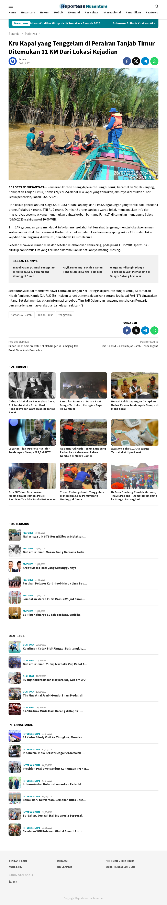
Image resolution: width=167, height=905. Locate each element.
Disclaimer (64, 867)
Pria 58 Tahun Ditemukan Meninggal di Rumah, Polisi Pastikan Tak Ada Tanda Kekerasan (32, 495)
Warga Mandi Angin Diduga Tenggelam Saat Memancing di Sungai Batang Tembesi (130, 272)
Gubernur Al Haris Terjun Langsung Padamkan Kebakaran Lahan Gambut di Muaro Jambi (83, 452)
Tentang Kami (18, 861)
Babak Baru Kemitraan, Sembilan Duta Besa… (54, 800)
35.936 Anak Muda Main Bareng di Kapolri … (53, 711)
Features (28, 532)
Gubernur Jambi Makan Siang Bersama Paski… (55, 552)
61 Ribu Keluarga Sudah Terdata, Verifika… (53, 615)
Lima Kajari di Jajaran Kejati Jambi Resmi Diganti (129, 344)
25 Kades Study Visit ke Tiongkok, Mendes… (54, 737)
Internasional (31, 733)
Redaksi (62, 861)
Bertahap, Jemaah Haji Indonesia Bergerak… (54, 815)
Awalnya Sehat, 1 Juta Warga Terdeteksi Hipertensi (130, 450)
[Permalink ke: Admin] (13, 61)
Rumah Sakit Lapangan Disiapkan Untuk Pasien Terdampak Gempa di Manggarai (134, 405)
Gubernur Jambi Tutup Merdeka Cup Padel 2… (55, 664)
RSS (15, 882)
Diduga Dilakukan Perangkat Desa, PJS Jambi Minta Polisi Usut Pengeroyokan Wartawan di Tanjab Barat (32, 407)
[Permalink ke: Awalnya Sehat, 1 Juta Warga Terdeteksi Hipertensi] (134, 432)
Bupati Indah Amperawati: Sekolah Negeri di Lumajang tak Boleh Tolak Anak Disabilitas (43, 346)
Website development (121, 867)
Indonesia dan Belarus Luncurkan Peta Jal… (53, 784)
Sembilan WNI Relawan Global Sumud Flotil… (54, 831)
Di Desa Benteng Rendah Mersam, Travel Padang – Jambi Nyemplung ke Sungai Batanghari (134, 495)
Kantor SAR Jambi (21, 315)
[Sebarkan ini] (127, 61)
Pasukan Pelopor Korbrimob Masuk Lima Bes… (55, 583)
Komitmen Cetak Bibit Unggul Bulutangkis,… (54, 648)
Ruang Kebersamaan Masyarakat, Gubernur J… (55, 680)
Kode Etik (15, 867)
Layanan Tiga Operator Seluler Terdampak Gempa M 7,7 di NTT (30, 450)
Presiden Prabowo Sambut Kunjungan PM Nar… (56, 768)
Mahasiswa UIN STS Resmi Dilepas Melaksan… (54, 536)
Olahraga (28, 644)
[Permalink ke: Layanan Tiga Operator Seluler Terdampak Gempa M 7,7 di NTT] (32, 432)
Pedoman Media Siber (120, 861)
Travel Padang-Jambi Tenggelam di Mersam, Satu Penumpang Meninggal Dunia (34, 272)
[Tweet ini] (136, 61)
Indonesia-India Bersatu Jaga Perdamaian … (54, 753)
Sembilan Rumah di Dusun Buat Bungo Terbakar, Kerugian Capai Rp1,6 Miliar (81, 405)
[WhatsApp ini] (154, 61)
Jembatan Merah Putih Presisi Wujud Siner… (54, 599)
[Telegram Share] (145, 61)
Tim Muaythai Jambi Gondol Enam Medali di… (54, 695)
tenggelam (65, 315)
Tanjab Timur (45, 315)
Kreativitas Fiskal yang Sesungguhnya (49, 568)
